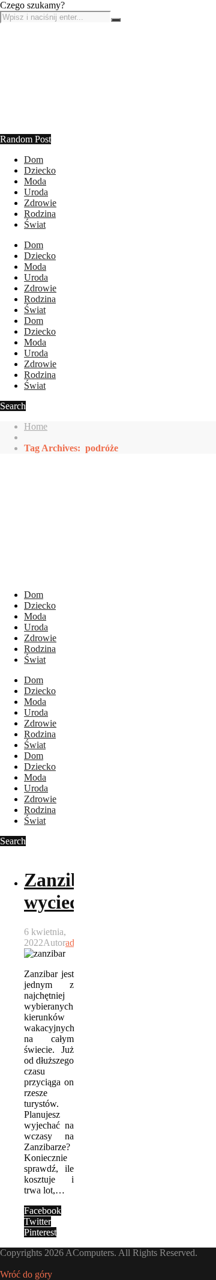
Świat (35, 224)
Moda (35, 181)
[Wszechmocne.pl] (45, 128)
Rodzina (40, 214)
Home (35, 426)
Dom (33, 159)
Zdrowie (40, 203)
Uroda (36, 192)
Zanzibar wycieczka (65, 891)
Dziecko (40, 170)
